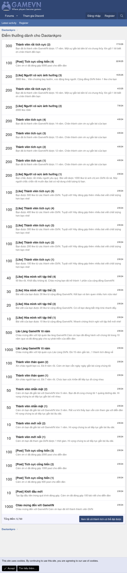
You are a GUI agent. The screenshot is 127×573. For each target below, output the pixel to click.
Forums (9, 16)
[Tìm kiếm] (121, 15)
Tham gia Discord (33, 16)
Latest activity (9, 22)
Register (23, 22)
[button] (17, 15)
